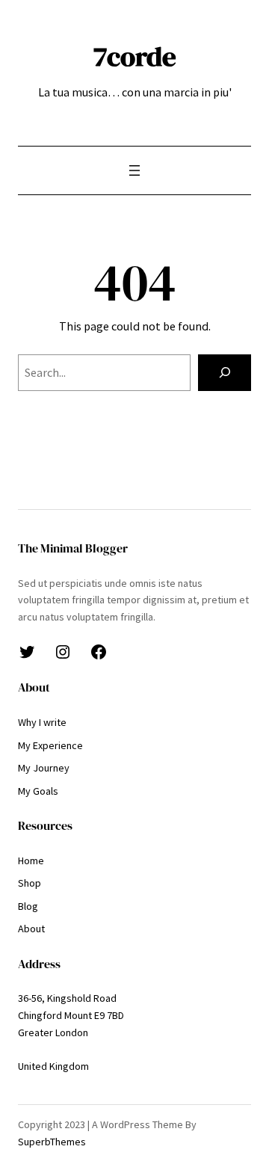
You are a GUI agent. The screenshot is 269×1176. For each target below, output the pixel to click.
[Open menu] (134, 170)
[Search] (224, 372)
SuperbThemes (52, 1141)
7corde (134, 56)
